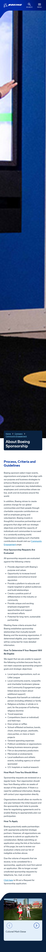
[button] (9, 925)
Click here (8, 880)
